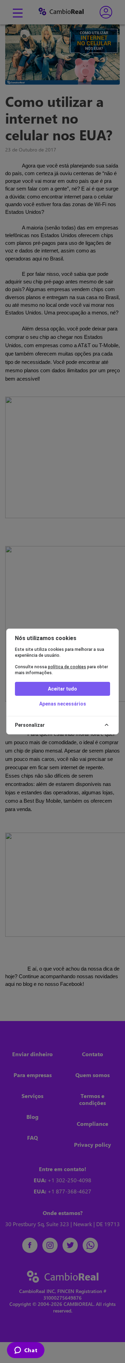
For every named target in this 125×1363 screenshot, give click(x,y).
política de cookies (67, 666)
